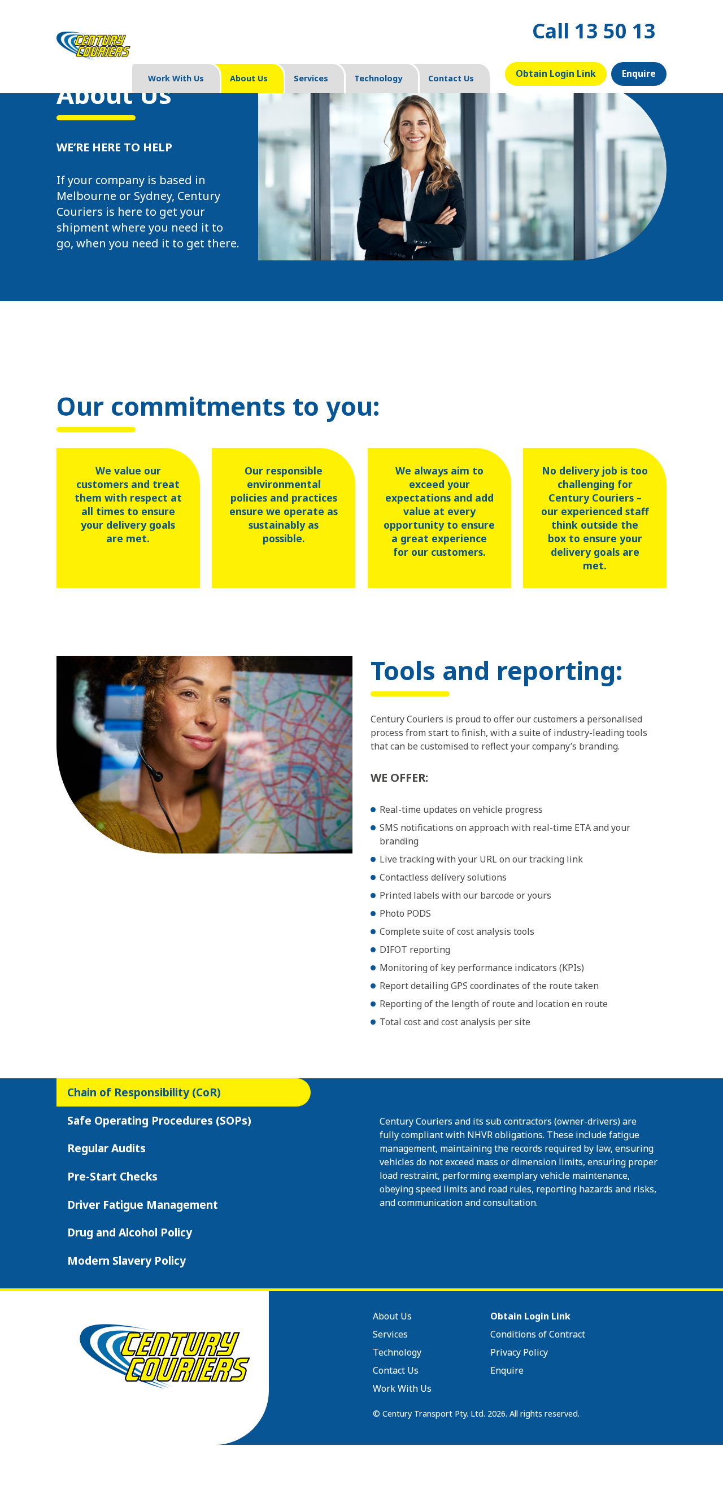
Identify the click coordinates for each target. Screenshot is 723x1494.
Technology (378, 78)
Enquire (639, 73)
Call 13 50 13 (594, 31)
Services (311, 78)
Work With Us (176, 78)
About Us (249, 78)
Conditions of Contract (537, 1334)
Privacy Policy (519, 1352)
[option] (519, 1161)
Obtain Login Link (556, 73)
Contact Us (451, 78)
